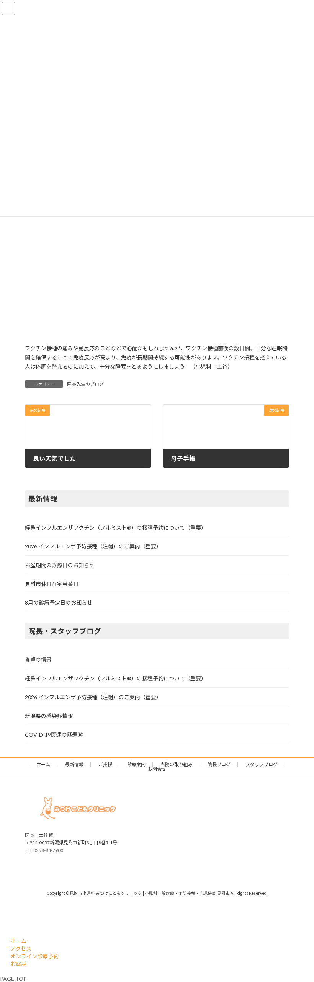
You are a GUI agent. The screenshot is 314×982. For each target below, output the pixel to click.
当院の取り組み (176, 764)
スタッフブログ (261, 764)
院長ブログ (219, 764)
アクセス (20, 948)
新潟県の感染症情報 (49, 716)
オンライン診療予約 (34, 956)
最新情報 (74, 764)
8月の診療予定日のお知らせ (58, 602)
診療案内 (136, 764)
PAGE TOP (13, 978)
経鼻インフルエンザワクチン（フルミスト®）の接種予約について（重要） (115, 527)
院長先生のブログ (85, 384)
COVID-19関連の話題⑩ (54, 734)
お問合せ (157, 769)
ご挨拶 (105, 764)
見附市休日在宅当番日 (51, 583)
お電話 (18, 964)
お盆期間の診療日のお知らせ (60, 564)
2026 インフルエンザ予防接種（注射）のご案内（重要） (93, 546)
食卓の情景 (38, 659)
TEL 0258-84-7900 (44, 850)
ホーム (43, 764)
